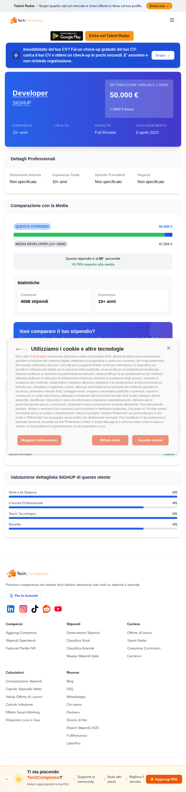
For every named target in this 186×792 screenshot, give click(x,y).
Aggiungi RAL (164, 779)
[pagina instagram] (23, 609)
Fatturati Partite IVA (21, 648)
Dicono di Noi (77, 720)
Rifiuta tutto (110, 440)
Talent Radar (137, 640)
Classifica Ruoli (78, 640)
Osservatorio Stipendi (83, 633)
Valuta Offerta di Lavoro (24, 697)
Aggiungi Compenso (21, 633)
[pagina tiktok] (35, 609)
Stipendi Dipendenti (21, 640)
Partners (73, 712)
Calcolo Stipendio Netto (24, 689)
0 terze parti (38, 356)
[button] (168, 348)
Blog (70, 681)
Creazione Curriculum (144, 648)
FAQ (70, 689)
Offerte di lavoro (139, 633)
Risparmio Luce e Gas (23, 720)
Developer (30, 93)
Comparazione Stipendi (24, 681)
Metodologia (76, 697)
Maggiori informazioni (39, 440)
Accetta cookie (150, 440)
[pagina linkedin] (11, 609)
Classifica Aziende (80, 648)
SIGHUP (22, 102)
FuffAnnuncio (77, 735)
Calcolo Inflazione (19, 704)
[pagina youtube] (58, 609)
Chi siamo (74, 704)
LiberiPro (73, 743)
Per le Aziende (26, 596)
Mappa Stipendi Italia (83, 656)
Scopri (162, 55)
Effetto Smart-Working (23, 712)
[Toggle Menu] (172, 20)
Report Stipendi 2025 (83, 728)
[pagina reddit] (46, 609)
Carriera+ (134, 656)
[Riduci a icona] (6, 779)
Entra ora (159, 6)
